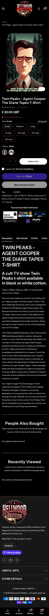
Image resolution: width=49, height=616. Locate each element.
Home (4, 22)
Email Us (9, 545)
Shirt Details (22, 238)
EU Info (34, 238)
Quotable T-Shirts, (39, 199)
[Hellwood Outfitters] (24, 9)
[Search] (39, 8)
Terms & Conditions (24, 169)
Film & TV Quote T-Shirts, (19, 199)
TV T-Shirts (7, 202)
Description (7, 238)
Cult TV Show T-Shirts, (24, 195)
